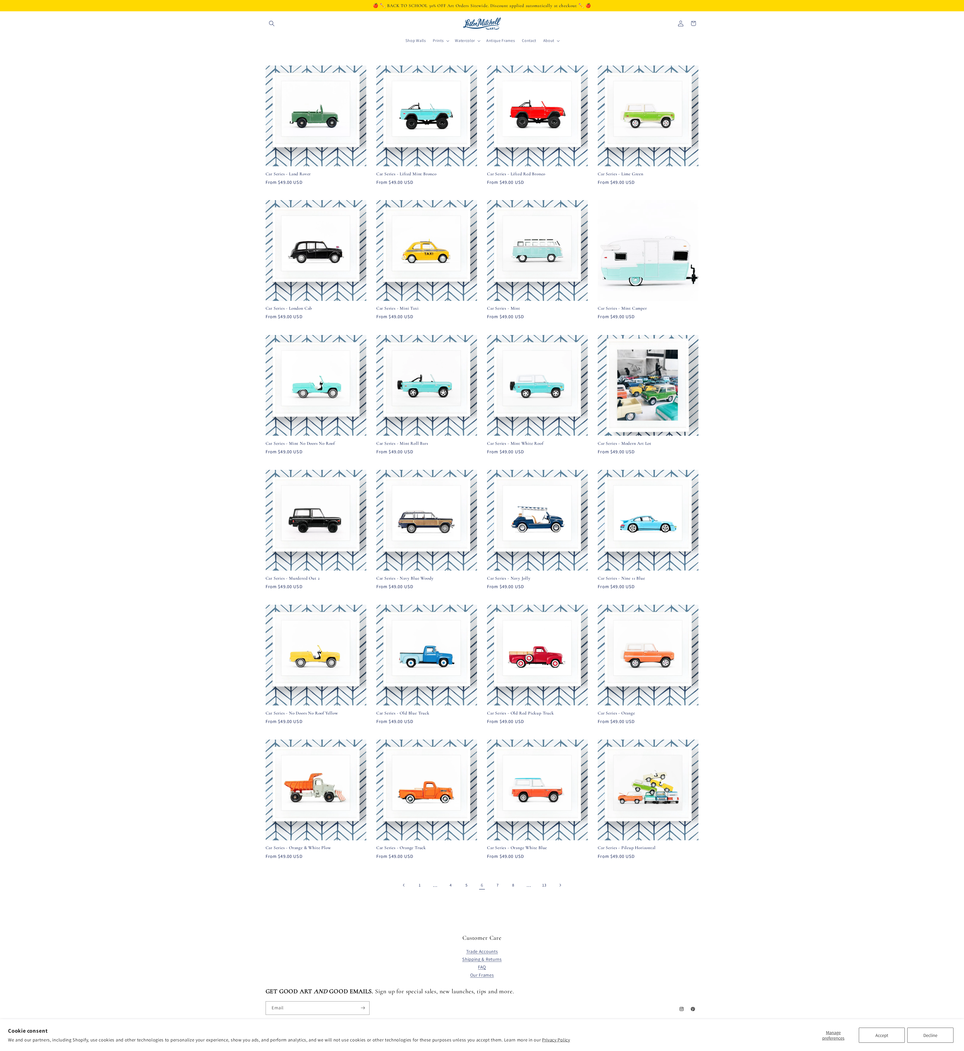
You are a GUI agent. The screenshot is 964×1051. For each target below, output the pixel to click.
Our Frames (482, 975)
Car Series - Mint (503, 308)
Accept (881, 1035)
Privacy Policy (556, 1040)
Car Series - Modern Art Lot (624, 443)
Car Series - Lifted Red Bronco (516, 173)
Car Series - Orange (616, 713)
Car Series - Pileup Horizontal (626, 847)
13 (544, 885)
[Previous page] (404, 885)
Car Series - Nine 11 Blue (621, 578)
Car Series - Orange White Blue (517, 847)
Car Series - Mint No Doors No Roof (300, 443)
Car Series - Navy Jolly (509, 578)
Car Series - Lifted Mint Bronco (406, 173)
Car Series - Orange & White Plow (298, 847)
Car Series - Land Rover (288, 173)
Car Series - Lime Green (620, 173)
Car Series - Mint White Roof (515, 443)
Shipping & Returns (482, 959)
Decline (930, 1035)
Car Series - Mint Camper (622, 308)
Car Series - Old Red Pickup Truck (520, 713)
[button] (272, 23)
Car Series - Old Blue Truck (403, 713)
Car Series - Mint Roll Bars (402, 443)
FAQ (482, 967)
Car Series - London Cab (289, 308)
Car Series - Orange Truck (401, 847)
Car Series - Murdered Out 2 (293, 578)
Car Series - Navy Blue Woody (405, 578)
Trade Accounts (482, 952)
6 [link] (482, 885)
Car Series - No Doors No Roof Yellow (302, 713)
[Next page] (560, 885)
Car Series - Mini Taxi (397, 308)
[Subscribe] (362, 1008)
